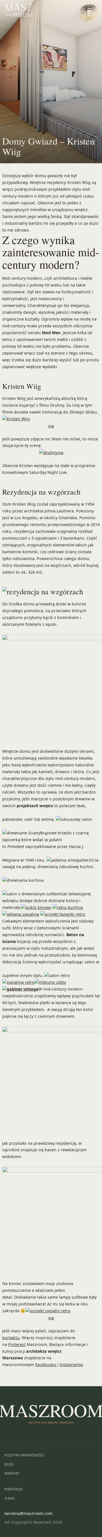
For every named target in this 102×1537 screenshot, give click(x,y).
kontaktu (11, 1337)
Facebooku (46, 1364)
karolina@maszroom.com (28, 1513)
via (51, 426)
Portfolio (14, 1489)
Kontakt (12, 1473)
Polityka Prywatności (24, 1455)
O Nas (10, 1498)
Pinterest (17, 1344)
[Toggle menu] (90, 10)
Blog (9, 1464)
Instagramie (71, 1364)
